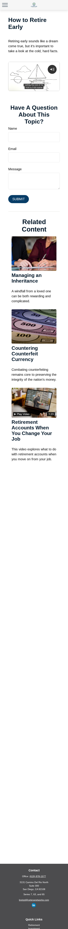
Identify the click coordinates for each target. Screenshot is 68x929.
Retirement (34, 925)
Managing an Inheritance (27, 278)
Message (15, 169)
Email (12, 149)
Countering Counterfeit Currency (25, 353)
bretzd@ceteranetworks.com (34, 900)
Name (12, 128)
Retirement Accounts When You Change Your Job (32, 430)
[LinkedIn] (34, 905)
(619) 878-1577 (38, 876)
